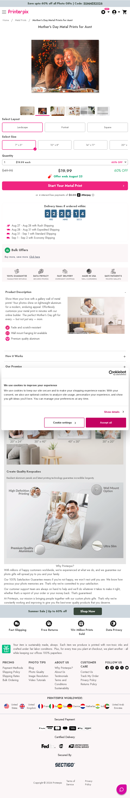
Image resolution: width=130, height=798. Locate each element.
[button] (65, 162)
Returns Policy (89, 684)
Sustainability (62, 688)
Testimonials (61, 676)
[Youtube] (127, 667)
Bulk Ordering (10, 680)
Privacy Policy (88, 680)
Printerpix (57, 782)
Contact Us (87, 672)
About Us (60, 672)
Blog (31, 668)
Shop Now (87, 611)
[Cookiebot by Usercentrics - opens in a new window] (111, 372)
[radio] (22, 127)
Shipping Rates (11, 676)
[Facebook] (107, 667)
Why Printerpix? (64, 668)
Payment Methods (13, 668)
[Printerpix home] (18, 12)
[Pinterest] (117, 667)
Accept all (106, 422)
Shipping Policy (11, 672)
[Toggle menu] (4, 12)
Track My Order (90, 676)
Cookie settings (62, 422)
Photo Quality (36, 672)
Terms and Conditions (61, 682)
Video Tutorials (37, 680)
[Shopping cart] (125, 12)
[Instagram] (112, 667)
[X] (122, 667)
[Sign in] (116, 12)
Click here (34, 257)
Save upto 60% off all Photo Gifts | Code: (65, 3)
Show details (112, 411)
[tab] (27, 110)
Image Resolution (38, 676)
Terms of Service (70, 782)
